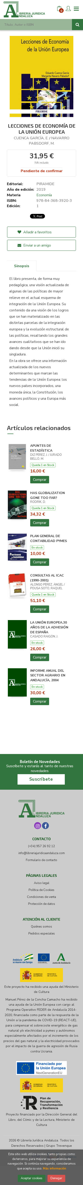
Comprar (39, 479)
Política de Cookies (41, 890)
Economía (44, 195)
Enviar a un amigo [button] (36, 245)
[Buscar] (77, 24)
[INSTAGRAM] (37, 825)
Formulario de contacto (41, 860)
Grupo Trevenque (59, 1146)
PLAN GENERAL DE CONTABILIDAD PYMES (48, 538)
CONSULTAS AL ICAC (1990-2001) (47, 578)
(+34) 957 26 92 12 (41, 846)
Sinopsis (21, 266)
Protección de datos (41, 904)
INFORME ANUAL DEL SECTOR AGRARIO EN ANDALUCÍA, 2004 (47, 676)
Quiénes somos (41, 927)
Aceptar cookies (31, 1178)
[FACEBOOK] (45, 825)
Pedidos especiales (41, 934)
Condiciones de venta (41, 897)
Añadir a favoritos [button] (37, 232)
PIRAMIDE (45, 184)
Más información (54, 1168)
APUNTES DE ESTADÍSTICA (41, 448)
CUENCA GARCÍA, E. (31, 138)
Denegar (56, 1178)
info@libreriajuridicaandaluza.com (41, 853)
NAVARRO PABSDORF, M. (49, 141)
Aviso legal (41, 883)
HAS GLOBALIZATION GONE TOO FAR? (47, 495)
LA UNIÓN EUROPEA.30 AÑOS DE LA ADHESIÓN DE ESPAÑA (49, 627)
